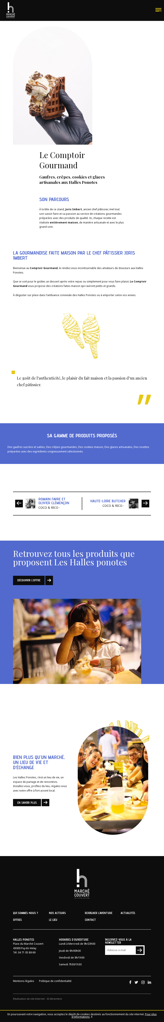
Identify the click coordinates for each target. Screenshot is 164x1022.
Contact (90, 919)
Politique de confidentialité (55, 981)
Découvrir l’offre (28, 580)
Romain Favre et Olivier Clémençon (53, 501)
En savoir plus (27, 802)
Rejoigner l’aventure (98, 913)
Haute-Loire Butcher (108, 501)
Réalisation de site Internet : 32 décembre (37, 999)
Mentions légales (23, 981)
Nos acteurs (57, 913)
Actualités (128, 913)
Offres (17, 919)
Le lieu (53, 919)
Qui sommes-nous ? (25, 913)
